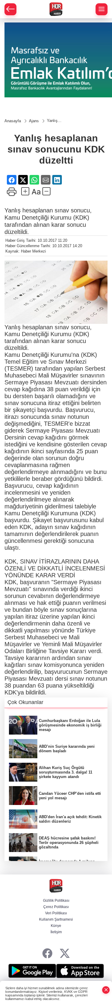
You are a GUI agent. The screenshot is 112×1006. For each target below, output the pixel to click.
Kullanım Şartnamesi (56, 919)
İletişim (56, 932)
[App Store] (80, 971)
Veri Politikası (56, 913)
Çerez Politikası (56, 907)
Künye (56, 926)
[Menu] (102, 9)
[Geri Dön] (10, 9)
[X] (64, 953)
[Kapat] (106, 990)
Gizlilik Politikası (56, 900)
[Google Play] (32, 971)
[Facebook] (47, 953)
